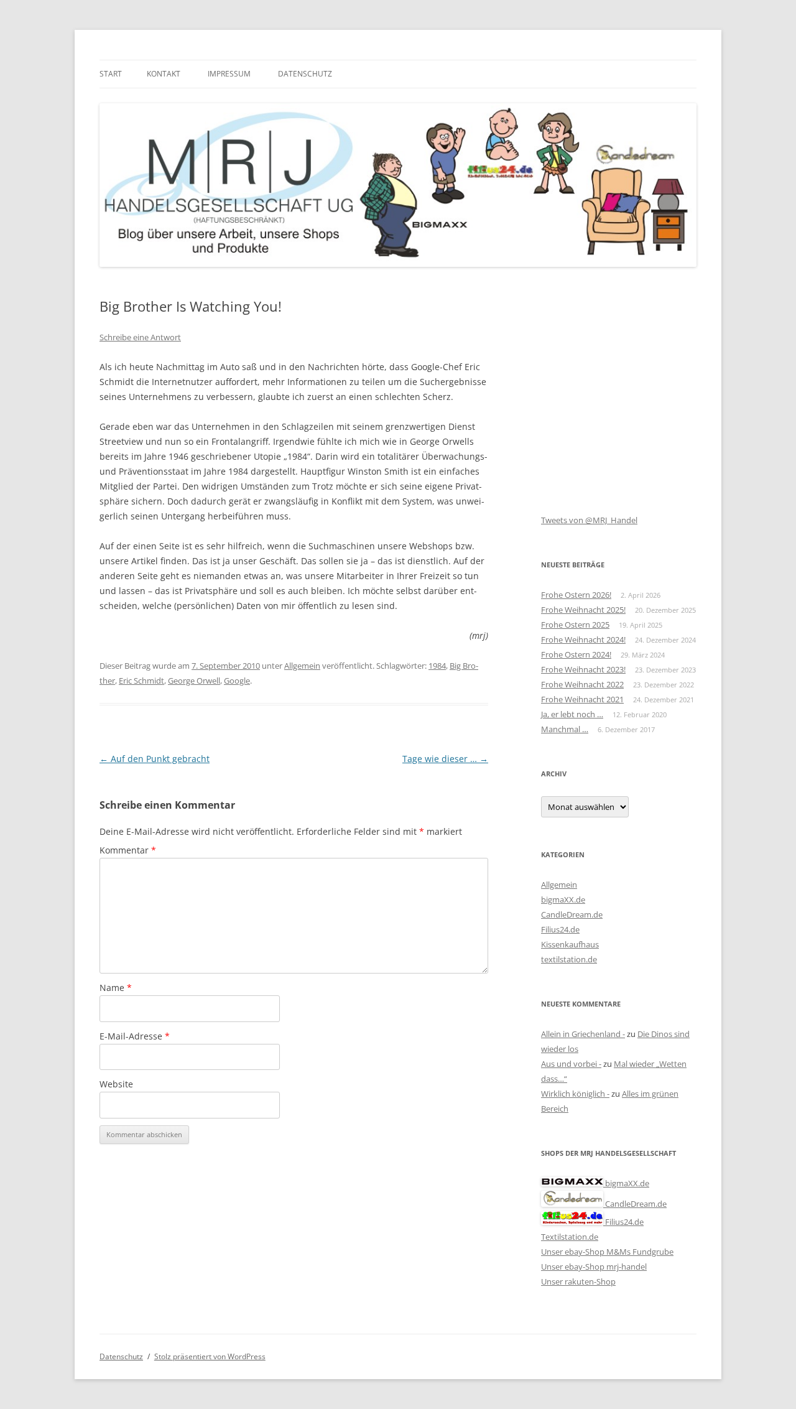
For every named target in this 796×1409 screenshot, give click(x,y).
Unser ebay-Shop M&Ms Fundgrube (607, 1251)
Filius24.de (560, 929)
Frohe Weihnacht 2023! (583, 669)
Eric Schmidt (141, 680)
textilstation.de (569, 959)
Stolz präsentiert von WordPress (210, 1356)
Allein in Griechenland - (583, 1033)
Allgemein (302, 665)
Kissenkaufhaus (570, 944)
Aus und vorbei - (571, 1063)
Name (116, 987)
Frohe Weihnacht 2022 (582, 684)
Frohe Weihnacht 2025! (583, 609)
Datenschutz (305, 73)
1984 (437, 665)
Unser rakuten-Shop (578, 1281)
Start (111, 73)
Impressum (229, 73)
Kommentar (128, 850)
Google (237, 680)
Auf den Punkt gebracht (155, 759)
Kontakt (163, 73)
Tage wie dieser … (445, 759)
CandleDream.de (572, 914)
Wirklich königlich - (575, 1093)
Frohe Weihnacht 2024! (583, 639)
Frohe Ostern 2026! (576, 594)
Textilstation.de (569, 1236)
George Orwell (194, 680)
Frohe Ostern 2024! (576, 654)
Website (116, 1084)
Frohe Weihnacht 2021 (582, 699)
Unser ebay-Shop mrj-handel (594, 1266)
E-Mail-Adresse (135, 1036)
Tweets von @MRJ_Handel (589, 520)
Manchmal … (564, 729)
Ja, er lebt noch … (572, 714)
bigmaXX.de (563, 899)
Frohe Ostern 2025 (575, 624)
